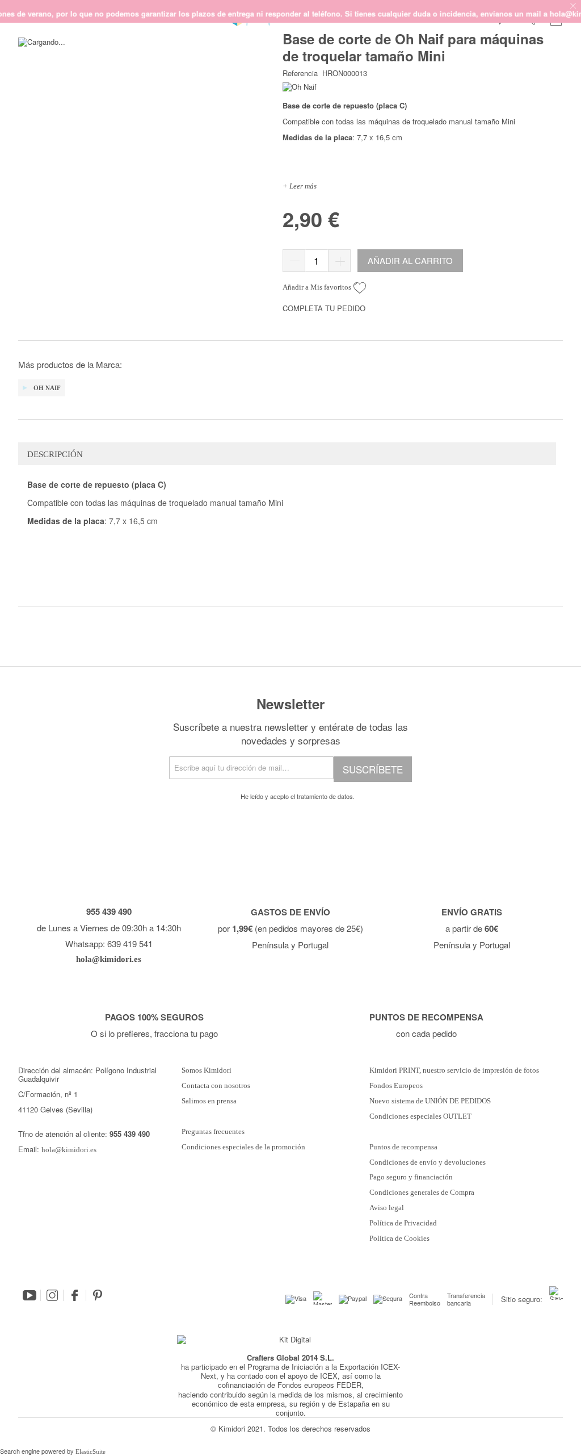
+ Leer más (300, 186)
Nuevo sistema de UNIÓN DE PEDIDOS (430, 1101)
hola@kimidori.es (68, 1149)
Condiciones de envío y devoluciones (427, 1162)
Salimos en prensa (209, 1101)
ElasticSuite (90, 1451)
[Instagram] (52, 1295)
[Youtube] (29, 1295)
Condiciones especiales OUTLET (420, 1116)
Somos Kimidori (206, 1070)
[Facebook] (75, 1295)
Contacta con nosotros (216, 1086)
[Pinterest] (97, 1295)
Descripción (55, 454)
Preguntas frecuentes (213, 1132)
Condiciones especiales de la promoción (244, 1147)
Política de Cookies (399, 1238)
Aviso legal (386, 1208)
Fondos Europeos (396, 1086)
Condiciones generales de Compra (421, 1192)
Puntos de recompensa (403, 1147)
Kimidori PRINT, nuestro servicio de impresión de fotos (454, 1070)
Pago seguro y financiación (411, 1177)
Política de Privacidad (403, 1223)
